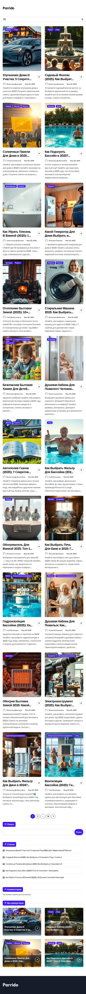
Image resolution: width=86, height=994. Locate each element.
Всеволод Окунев (56, 394)
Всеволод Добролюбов (15, 477)
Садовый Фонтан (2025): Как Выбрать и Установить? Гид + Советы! (59, 81)
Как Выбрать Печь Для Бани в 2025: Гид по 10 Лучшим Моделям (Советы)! (60, 550)
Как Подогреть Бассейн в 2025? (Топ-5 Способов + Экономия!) (58, 157)
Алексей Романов (55, 241)
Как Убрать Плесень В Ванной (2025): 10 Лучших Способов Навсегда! (17, 237)
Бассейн (51, 106)
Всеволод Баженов (56, 84)
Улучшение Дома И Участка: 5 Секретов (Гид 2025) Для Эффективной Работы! (38, 850)
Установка (51, 339)
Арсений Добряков (56, 554)
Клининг (22, 186)
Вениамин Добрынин (57, 317)
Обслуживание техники (66, 656)
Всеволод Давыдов (14, 84)
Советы (17, 423)
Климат (8, 106)
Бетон (8, 576)
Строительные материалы (22, 576)
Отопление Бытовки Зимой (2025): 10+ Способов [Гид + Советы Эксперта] (17, 314)
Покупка (25, 106)
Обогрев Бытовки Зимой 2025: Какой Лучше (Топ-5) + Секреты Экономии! (17, 707)
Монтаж (17, 106)
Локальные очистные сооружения (60, 736)
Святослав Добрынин (15, 241)
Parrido (8, 8)
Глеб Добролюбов (13, 317)
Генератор (51, 656)
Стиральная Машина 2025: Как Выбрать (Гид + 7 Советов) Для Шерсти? (59, 314)
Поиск (10, 824)
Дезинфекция (11, 186)
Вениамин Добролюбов (58, 161)
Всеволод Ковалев (56, 710)
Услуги (50, 30)
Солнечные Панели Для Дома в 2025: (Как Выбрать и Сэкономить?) (16, 157)
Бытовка (9, 263)
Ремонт (8, 30)
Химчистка (10, 343)
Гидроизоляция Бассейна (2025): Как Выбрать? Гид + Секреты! (17, 627)
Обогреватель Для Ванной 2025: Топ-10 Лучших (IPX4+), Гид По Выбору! (17, 550)
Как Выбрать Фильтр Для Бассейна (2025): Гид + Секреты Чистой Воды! (60, 474)
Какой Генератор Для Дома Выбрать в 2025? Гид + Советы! (60, 235)
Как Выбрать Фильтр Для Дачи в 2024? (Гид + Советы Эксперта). (18, 787)
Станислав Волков (13, 161)
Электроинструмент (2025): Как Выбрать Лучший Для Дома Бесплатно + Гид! (59, 707)
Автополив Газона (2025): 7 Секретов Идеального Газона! (17, 472)
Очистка (9, 339)
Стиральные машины (22, 339)
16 (48, 816)
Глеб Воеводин (55, 477)
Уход (16, 30)
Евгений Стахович (13, 554)
